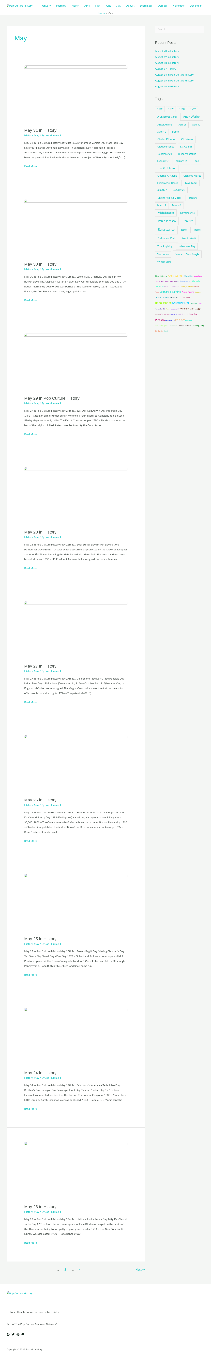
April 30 (196, 125)
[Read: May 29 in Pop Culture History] (76, 362)
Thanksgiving (164, 246)
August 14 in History (167, 86)
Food (196, 161)
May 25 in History (40, 938)
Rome (197, 230)
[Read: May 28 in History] (76, 496)
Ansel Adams (164, 124)
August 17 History (165, 69)
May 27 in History (40, 666)
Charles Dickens (166, 139)
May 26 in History (40, 800)
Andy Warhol (191, 116)
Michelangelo (166, 213)
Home (101, 13)
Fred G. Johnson (166, 168)
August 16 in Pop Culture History (174, 74)
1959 (193, 109)
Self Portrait (189, 238)
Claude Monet (165, 146)
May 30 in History (40, 264)
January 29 (179, 190)
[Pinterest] (17, 1334)
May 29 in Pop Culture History (52, 398)
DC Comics (186, 147)
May (36, 135)
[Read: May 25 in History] (76, 903)
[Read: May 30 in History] (76, 228)
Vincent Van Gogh (187, 254)
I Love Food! (190, 183)
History (28, 135)
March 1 (161, 205)
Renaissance (166, 229)
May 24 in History (40, 1072)
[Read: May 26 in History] (76, 764)
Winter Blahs (164, 262)
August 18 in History (167, 63)
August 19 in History (167, 57)
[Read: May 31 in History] (76, 94)
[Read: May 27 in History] (76, 630)
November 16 (187, 213)
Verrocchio (163, 254)
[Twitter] (13, 1334)
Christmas (187, 139)
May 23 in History (40, 1206)
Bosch (175, 132)
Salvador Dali (166, 238)
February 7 (163, 161)
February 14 (181, 161)
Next (140, 1269)
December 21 (164, 154)
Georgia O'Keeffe (167, 175)
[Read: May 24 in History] (76, 1037)
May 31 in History (40, 130)
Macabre (192, 198)
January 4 (162, 190)
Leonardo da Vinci (169, 197)
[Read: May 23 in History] (76, 1171)
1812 (160, 109)
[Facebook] (8, 1334)
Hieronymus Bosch (167, 183)
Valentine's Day (187, 246)
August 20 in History (167, 51)
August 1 (161, 132)
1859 (171, 109)
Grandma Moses (192, 176)
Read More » (31, 166)
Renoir (184, 230)
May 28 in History (40, 532)
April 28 (182, 125)
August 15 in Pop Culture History (174, 80)
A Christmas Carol (167, 117)
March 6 (176, 205)
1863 (182, 109)
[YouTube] (22, 1334)
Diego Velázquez (187, 154)
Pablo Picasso (167, 221)
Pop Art (188, 221)
